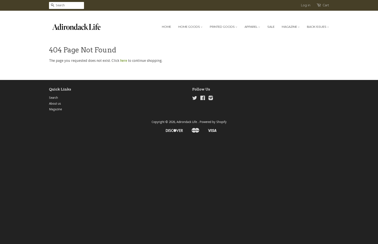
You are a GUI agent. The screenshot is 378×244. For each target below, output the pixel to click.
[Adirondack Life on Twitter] (194, 98)
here (123, 61)
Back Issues (317, 26)
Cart (326, 5)
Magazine (290, 26)
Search (53, 97)
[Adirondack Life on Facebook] (202, 98)
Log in (305, 5)
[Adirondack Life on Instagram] (210, 98)
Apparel (251, 26)
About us (55, 103)
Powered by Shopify (213, 122)
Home (166, 26)
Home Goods (189, 26)
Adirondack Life (187, 122)
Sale (271, 26)
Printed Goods (222, 26)
